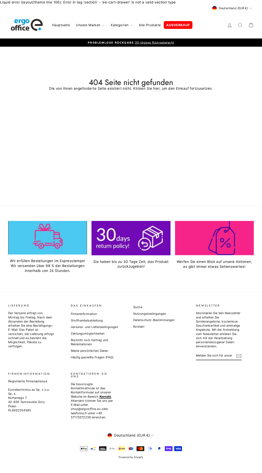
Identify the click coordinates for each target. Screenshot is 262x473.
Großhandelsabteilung (87, 320)
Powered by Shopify (131, 457)
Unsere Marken (89, 25)
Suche (137, 307)
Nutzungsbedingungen (149, 313)
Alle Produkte (150, 25)
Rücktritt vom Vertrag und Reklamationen (89, 342)
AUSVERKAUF (178, 25)
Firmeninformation (84, 314)
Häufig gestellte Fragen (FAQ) (92, 357)
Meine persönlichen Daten (89, 350)
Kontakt (138, 326)
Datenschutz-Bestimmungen (154, 320)
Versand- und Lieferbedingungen (94, 327)
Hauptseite (61, 25)
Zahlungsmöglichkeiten (88, 333)
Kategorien (120, 25)
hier (156, 88)
